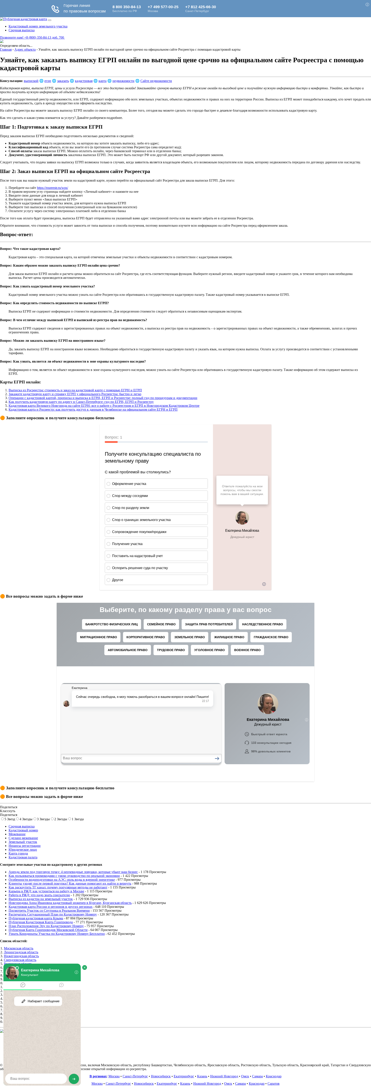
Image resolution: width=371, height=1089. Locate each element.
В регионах (98, 1076)
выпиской (31, 81)
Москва (114, 1076)
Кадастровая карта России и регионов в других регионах (51, 906)
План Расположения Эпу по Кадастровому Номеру (46, 926)
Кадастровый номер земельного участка (38, 26)
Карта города (18, 853)
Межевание (17, 834)
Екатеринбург (184, 1076)
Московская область (18, 948)
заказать (63, 81)
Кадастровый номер (23, 830)
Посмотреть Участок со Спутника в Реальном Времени (49, 910)
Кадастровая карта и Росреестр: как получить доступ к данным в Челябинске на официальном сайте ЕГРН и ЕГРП (93, 409)
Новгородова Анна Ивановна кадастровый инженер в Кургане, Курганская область (70, 903)
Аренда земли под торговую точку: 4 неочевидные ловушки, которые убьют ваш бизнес (73, 872)
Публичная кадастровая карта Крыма (36, 918)
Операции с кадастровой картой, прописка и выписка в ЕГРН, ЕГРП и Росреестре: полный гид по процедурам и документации (103, 398)
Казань (202, 1076)
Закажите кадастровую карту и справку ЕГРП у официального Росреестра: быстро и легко (75, 394)
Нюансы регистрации (25, 846)
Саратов (274, 1083)
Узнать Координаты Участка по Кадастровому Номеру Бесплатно (57, 934)
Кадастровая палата (23, 857)
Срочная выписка (22, 30)
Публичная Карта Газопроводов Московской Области (48, 930)
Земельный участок (23, 842)
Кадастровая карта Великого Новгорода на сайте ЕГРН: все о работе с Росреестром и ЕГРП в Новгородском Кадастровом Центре (104, 405)
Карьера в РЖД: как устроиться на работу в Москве (46, 891)
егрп (47, 81)
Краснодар (273, 1076)
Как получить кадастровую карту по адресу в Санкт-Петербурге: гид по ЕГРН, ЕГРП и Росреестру (81, 402)
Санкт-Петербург (135, 1076)
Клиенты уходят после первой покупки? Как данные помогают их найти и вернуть (70, 883)
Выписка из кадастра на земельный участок (41, 899)
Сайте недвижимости (156, 81)
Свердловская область (20, 960)
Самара (257, 1076)
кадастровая (84, 81)
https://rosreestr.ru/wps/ (52, 188)
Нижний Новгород (224, 1076)
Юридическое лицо (23, 849)
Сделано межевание (23, 838)
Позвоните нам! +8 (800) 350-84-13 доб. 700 (32, 37)
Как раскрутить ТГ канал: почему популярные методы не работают (58, 887)
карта (102, 81)
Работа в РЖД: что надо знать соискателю (39, 895)
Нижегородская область (21, 956)
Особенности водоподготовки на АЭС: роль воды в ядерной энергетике (62, 879)
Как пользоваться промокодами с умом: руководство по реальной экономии (64, 876)
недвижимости (123, 81)
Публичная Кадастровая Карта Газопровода (41, 922)
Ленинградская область (21, 952)
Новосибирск (161, 1076)
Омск (245, 1076)
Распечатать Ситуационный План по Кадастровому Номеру (53, 914)
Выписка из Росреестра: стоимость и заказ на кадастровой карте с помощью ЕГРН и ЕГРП (75, 390)
